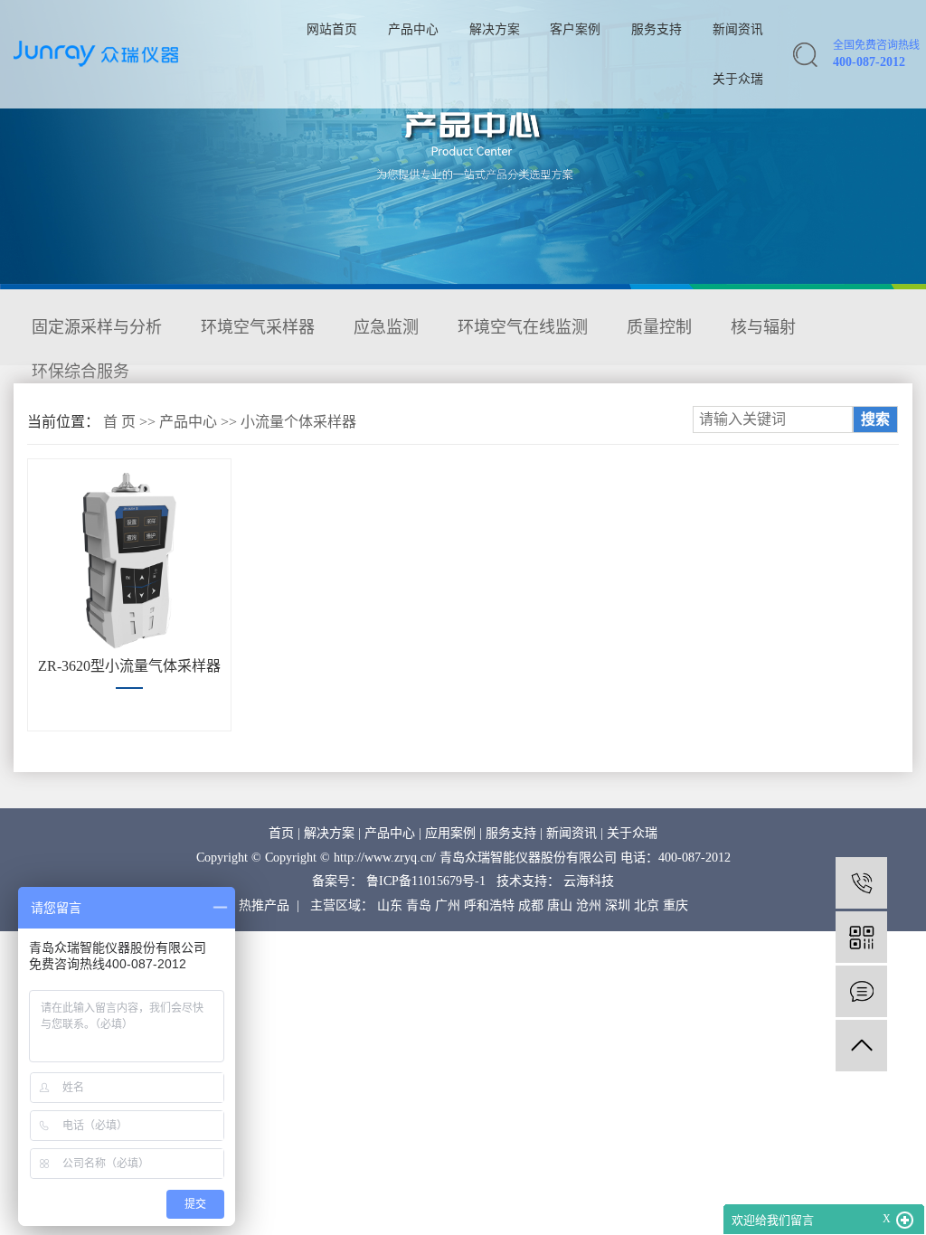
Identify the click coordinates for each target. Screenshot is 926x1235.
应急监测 (386, 327)
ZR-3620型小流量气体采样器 (129, 666)
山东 (389, 905)
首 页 (119, 421)
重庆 (675, 905)
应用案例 (450, 833)
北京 (646, 905)
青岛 (418, 905)
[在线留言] (861, 991)
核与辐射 (763, 327)
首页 (281, 833)
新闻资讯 (738, 29)
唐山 (559, 905)
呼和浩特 (489, 905)
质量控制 (659, 327)
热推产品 (264, 905)
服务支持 (656, 29)
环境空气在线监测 (523, 327)
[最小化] (904, 1220)
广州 (447, 905)
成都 (530, 905)
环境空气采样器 (258, 327)
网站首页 (332, 29)
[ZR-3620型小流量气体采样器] (129, 560)
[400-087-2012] (861, 883)
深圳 (617, 905)
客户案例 (575, 29)
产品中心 (413, 29)
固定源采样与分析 (97, 327)
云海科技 (588, 881)
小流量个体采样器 (298, 421)
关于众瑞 (738, 79)
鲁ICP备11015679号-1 (426, 881)
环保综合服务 (80, 372)
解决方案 (494, 29)
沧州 (588, 905)
